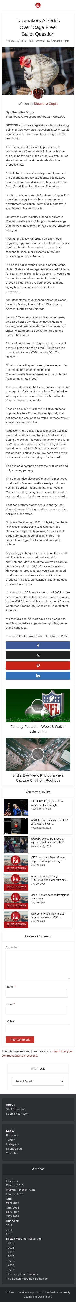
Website (11, 1021)
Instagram (12, 1144)
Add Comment (36, 41)
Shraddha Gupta (60, 41)
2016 (11, 1256)
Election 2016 (15, 1194)
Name (10, 986)
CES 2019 (12, 1203)
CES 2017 (12, 1212)
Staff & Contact (15, 1109)
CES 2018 (12, 1207)
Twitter (10, 1139)
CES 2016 (12, 1216)
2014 (11, 1265)
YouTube (11, 1153)
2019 (9, 1225)
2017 (9, 1234)
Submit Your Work (17, 1113)
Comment (12, 947)
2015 (11, 1260)
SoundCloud (14, 1148)
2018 (9, 1229)
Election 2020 (15, 1185)
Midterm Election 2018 (20, 1189)
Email (10, 1004)
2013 (11, 1269)
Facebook (12, 1135)
